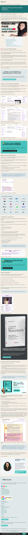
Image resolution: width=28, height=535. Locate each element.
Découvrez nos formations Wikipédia (9, 150)
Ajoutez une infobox (8, 44)
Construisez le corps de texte (10, 43)
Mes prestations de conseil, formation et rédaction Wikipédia (20, 472)
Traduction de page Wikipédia (5, 492)
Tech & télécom (3, 509)
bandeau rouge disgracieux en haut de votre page (9, 415)
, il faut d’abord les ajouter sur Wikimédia (11, 287)
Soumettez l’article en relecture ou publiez (11, 45)
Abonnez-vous (4, 525)
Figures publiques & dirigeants (5, 506)
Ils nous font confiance (9, 42)
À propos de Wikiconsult (4, 502)
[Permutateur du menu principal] (27, 2)
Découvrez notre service (7, 268)
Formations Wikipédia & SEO (5, 493)
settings (20, 534)
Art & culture (3, 514)
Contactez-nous (5, 519)
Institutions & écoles (4, 511)
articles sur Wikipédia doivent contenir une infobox (9, 274)
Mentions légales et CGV (14, 531)
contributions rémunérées (21, 409)
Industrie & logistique (4, 512)
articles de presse (20, 55)
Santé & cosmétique (4, 510)
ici (23, 448)
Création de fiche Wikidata (4, 494)
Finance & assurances (4, 507)
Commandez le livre (6, 357)
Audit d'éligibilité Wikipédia (4, 489)
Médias (2, 508)
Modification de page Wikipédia (5, 491)
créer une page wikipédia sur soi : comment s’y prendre (12, 454)
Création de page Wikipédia (5, 490)
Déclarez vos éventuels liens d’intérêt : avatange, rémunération (14, 46)
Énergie (2, 513)
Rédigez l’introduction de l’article (10, 41)
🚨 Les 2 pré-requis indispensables (10, 39)
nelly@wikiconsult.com (14, 517)
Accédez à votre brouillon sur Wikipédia (11, 40)
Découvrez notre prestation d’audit (9, 79)
